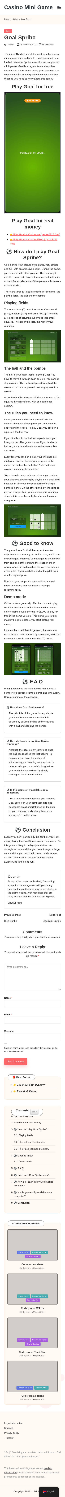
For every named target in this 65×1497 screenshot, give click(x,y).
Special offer (32, 1300)
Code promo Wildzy (32, 1308)
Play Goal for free (23, 1116)
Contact (8, 1428)
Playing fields (26, 1135)
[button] (15, 902)
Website (9, 1031)
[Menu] (59, 7)
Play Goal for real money (27, 1122)
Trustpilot (9, 1438)
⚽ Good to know (23, 1155)
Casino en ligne (39, 1252)
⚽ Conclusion (22, 1203)
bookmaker (23, 1252)
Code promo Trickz (32, 1395)
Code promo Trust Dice (32, 1352)
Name (8, 998)
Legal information (13, 1423)
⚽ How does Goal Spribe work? (31, 1175)
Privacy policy (11, 1433)
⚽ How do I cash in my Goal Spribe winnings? (33, 1183)
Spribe (8, 31)
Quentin (14, 876)
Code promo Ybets (32, 1264)
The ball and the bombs (32, 1142)
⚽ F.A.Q (19, 1168)
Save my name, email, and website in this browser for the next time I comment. (31, 1050)
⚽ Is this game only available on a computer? (33, 1194)
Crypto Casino (33, 1256)
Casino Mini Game (28, 7)
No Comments (48, 45)
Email (8, 1014)
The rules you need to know (34, 1149)
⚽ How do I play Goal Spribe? (30, 1129)
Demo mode (25, 1161)
